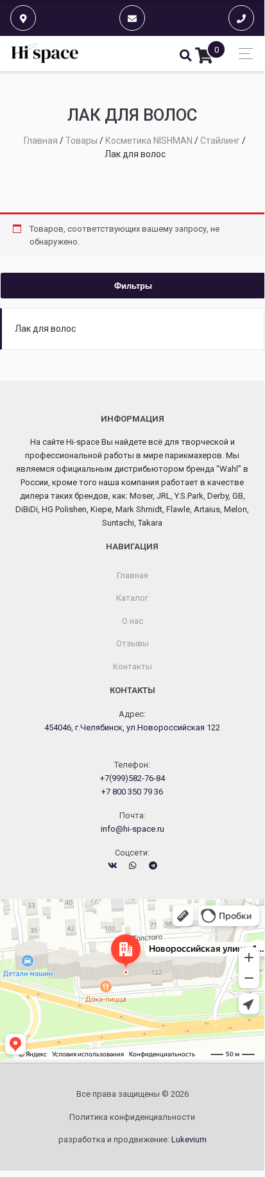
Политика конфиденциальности (132, 1117)
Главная (132, 575)
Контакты (132, 666)
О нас (132, 621)
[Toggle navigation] (242, 53)
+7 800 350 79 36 (132, 791)
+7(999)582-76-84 (132, 778)
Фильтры (133, 285)
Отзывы (132, 643)
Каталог (132, 598)
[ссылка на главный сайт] (45, 53)
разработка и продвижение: (132, 1139)
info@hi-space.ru (132, 829)
